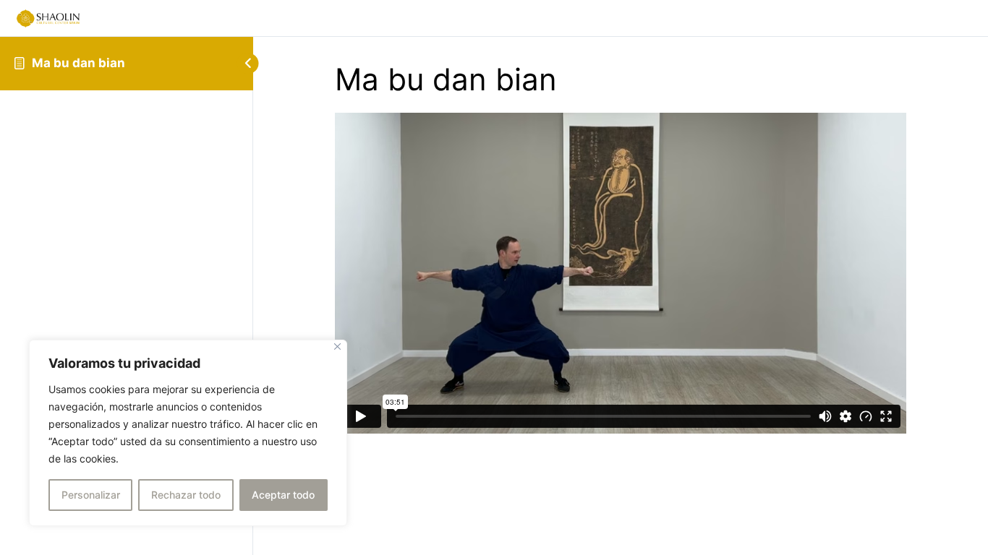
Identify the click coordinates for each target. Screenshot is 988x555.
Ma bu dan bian (78, 63)
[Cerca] (337, 346)
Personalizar (90, 495)
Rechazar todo (186, 495)
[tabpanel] (620, 273)
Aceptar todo (283, 495)
